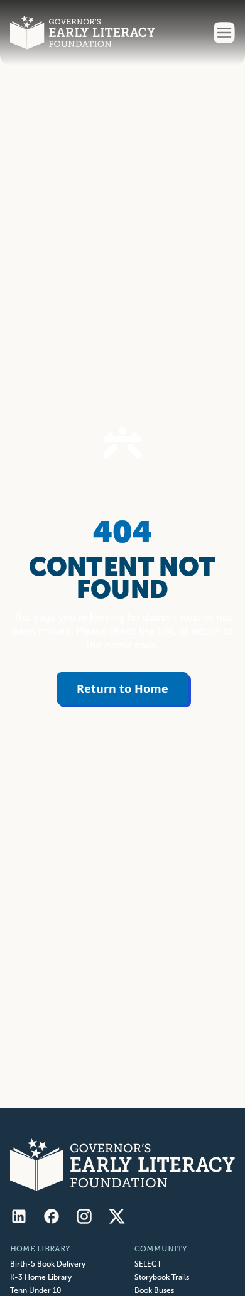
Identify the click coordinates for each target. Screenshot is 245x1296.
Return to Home (122, 688)
